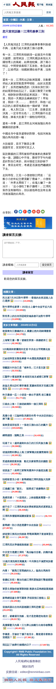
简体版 (49, 4)
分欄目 (14, 19)
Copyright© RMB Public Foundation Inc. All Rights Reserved (28, 653)
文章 (29, 19)
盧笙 (5, 37)
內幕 (22, 19)
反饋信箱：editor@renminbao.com (28, 671)
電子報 (40, 4)
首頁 (5, 19)
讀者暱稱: (8, 264)
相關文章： (9, 291)
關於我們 (28, 666)
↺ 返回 (7, 4)
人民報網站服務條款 (28, 661)
